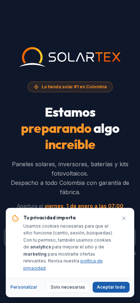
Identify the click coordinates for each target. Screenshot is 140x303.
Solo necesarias (68, 287)
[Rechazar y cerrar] (124, 218)
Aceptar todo (111, 287)
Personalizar (23, 287)
